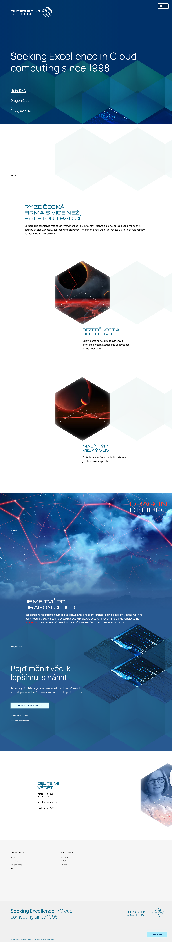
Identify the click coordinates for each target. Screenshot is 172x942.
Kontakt (13, 857)
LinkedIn (64, 861)
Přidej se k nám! (23, 110)
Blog (12, 868)
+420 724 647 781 (46, 807)
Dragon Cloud (21, 100)
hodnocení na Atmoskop (20, 720)
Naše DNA (18, 90)
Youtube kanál (66, 865)
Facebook (64, 857)
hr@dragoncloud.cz (47, 802)
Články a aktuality (16, 865)
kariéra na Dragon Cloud (19, 715)
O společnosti (15, 861)
